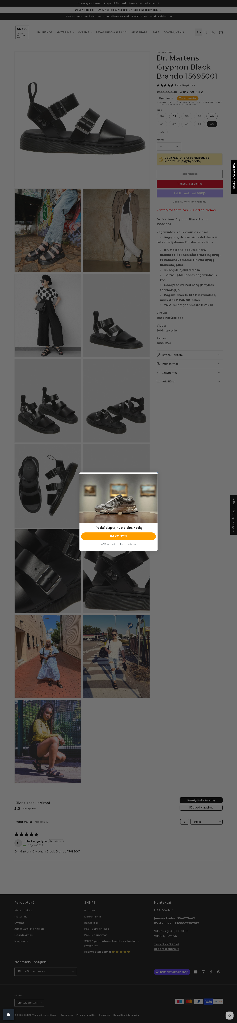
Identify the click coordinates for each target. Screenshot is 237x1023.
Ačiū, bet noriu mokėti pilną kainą (118, 544)
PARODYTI (118, 536)
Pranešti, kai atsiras (234, 176)
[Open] (8, 1014)
